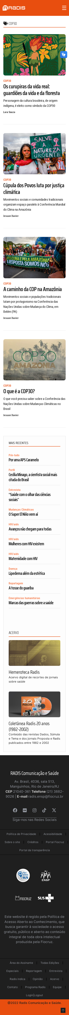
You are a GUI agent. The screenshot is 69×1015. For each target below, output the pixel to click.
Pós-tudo (14, 455)
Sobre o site (12, 842)
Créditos (32, 842)
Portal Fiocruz (55, 842)
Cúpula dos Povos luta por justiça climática (33, 188)
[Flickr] (24, 810)
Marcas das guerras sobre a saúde (31, 602)
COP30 (7, 81)
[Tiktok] (44, 810)
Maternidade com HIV (23, 558)
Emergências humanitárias (24, 598)
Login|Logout (34, 995)
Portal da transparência (34, 850)
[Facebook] (15, 810)
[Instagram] (34, 810)
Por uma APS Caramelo (24, 460)
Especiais (12, 971)
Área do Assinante (21, 962)
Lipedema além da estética (27, 573)
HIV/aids (14, 524)
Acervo (54, 979)
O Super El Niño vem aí (23, 514)
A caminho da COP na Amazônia (32, 289)
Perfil (12, 470)
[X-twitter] (54, 810)
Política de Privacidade (21, 834)
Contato (12, 987)
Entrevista (15, 490)
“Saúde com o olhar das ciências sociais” (29, 497)
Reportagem (16, 583)
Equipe (57, 987)
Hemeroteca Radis (24, 672)
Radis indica (17, 979)
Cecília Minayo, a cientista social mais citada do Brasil (33, 477)
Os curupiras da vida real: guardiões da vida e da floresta (31, 90)
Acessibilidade (53, 834)
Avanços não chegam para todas (30, 529)
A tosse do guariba (21, 588)
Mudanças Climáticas (21, 509)
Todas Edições (50, 962)
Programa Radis (35, 987)
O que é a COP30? (19, 391)
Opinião (38, 979)
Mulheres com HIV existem (26, 544)
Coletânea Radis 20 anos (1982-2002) (29, 726)
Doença (13, 568)
